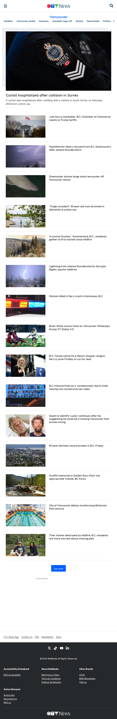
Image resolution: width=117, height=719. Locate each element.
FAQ (37, 637)
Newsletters (47, 637)
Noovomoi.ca (10, 699)
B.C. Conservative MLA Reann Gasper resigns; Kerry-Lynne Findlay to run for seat (77, 358)
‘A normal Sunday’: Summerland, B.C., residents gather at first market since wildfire (78, 238)
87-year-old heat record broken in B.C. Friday (76, 445)
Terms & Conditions (51, 678)
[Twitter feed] (49, 648)
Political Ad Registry (51, 682)
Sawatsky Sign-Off (62, 21)
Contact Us (26, 637)
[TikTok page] (55, 648)
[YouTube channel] (61, 648)
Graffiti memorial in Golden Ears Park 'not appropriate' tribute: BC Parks (74, 477)
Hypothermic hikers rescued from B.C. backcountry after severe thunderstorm (80, 148)
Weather (8, 21)
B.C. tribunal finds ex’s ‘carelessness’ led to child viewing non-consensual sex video (78, 387)
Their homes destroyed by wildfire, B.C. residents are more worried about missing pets (78, 537)
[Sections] (5, 6)
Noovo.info (9, 695)
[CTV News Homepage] (58, 6)
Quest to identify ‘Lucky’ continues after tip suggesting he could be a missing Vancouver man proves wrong (79, 419)
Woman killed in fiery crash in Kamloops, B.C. (76, 296)
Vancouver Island (25, 21)
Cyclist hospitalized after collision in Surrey (42, 95)
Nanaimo (44, 21)
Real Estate (93, 21)
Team (58, 637)
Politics (107, 21)
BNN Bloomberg (87, 678)
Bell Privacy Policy (50, 675)
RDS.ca (7, 702)
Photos (79, 21)
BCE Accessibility (12, 675)
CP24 (82, 675)
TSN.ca (83, 682)
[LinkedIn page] (67, 648)
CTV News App (11, 637)
